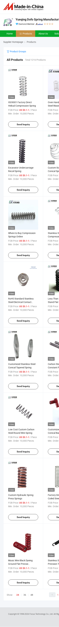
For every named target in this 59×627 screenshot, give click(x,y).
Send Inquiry (23, 124)
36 (24, 594)
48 (31, 594)
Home (10, 33)
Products (27, 33)
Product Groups (17, 51)
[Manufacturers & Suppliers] (24, 6)
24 (17, 595)
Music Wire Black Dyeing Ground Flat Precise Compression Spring (20, 564)
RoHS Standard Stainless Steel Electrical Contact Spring (21, 302)
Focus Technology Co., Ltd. (42, 614)
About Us (43, 33)
